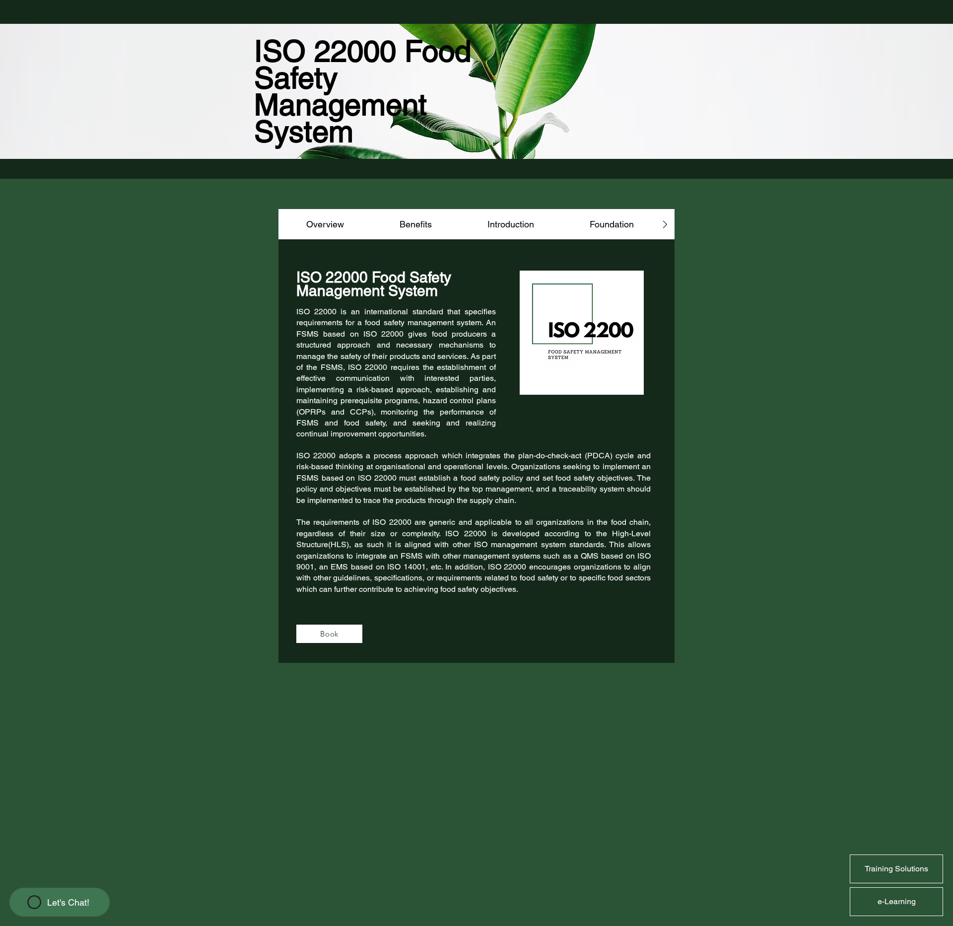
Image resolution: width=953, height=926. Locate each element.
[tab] (325, 224)
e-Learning (897, 901)
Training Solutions (896, 868)
